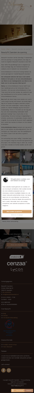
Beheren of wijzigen (17, 215)
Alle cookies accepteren (14, 211)
